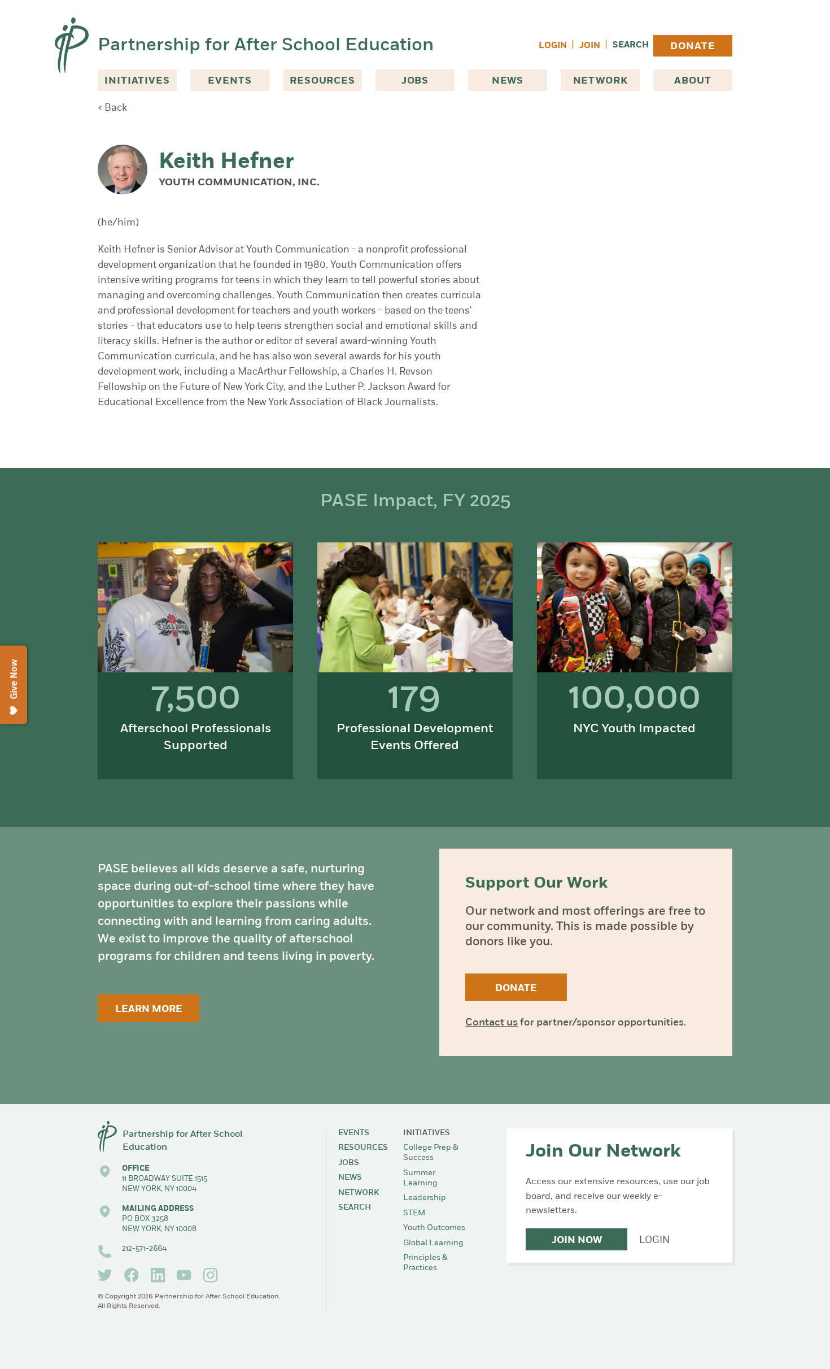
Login (553, 46)
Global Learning (433, 1243)
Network (600, 81)
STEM (414, 1213)
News (507, 81)
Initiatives (136, 81)
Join (589, 46)
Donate (692, 46)
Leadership (424, 1198)
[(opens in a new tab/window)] (105, 1275)
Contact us (491, 1023)
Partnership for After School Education (266, 46)
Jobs (415, 81)
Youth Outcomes (434, 1228)
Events (229, 81)
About (692, 81)
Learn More (148, 1009)
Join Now (577, 1240)
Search (631, 45)
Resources (322, 81)
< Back (112, 108)
